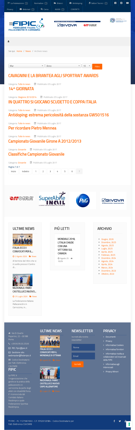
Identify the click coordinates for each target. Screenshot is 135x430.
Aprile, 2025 (106, 251)
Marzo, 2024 (107, 267)
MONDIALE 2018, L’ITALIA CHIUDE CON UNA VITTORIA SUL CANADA (66, 246)
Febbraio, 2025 (108, 255)
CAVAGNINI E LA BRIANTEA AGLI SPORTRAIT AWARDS (53, 75)
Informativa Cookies (115, 342)
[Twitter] (121, 3)
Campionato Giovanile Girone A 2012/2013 (44, 141)
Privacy (109, 338)
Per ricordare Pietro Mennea (32, 128)
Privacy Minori (112, 369)
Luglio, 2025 (106, 248)
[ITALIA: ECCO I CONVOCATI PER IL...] (22, 240)
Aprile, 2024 (106, 264)
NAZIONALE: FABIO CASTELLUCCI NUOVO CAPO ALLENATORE (50, 381)
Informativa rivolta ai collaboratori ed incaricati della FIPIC (114, 354)
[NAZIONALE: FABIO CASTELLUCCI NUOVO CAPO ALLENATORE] (50, 370)
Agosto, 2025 (107, 245)
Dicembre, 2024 (108, 258)
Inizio (13, 171)
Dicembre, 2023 (108, 270)
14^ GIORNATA (21, 89)
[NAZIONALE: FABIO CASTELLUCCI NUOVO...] (22, 280)
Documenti (111, 334)
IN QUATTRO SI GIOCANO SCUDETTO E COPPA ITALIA (52, 102)
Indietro (25, 171)
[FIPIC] (26, 24)
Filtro (97, 66)
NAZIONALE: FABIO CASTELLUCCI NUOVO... (24, 289)
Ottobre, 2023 (107, 273)
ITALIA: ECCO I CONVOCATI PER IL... (23, 249)
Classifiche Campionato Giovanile (36, 154)
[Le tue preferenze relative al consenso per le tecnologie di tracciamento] (129, 424)
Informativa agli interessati (111, 363)
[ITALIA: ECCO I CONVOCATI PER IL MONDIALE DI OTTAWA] (50, 339)
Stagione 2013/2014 (27, 97)
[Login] (8, 41)
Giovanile (22, 149)
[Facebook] (115, 3)
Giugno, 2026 (107, 239)
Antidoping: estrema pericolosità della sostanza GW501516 (58, 115)
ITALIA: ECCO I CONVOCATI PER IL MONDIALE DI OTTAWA (50, 349)
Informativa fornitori (115, 347)
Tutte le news (24, 84)
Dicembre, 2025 (108, 242)
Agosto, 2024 (107, 261)
